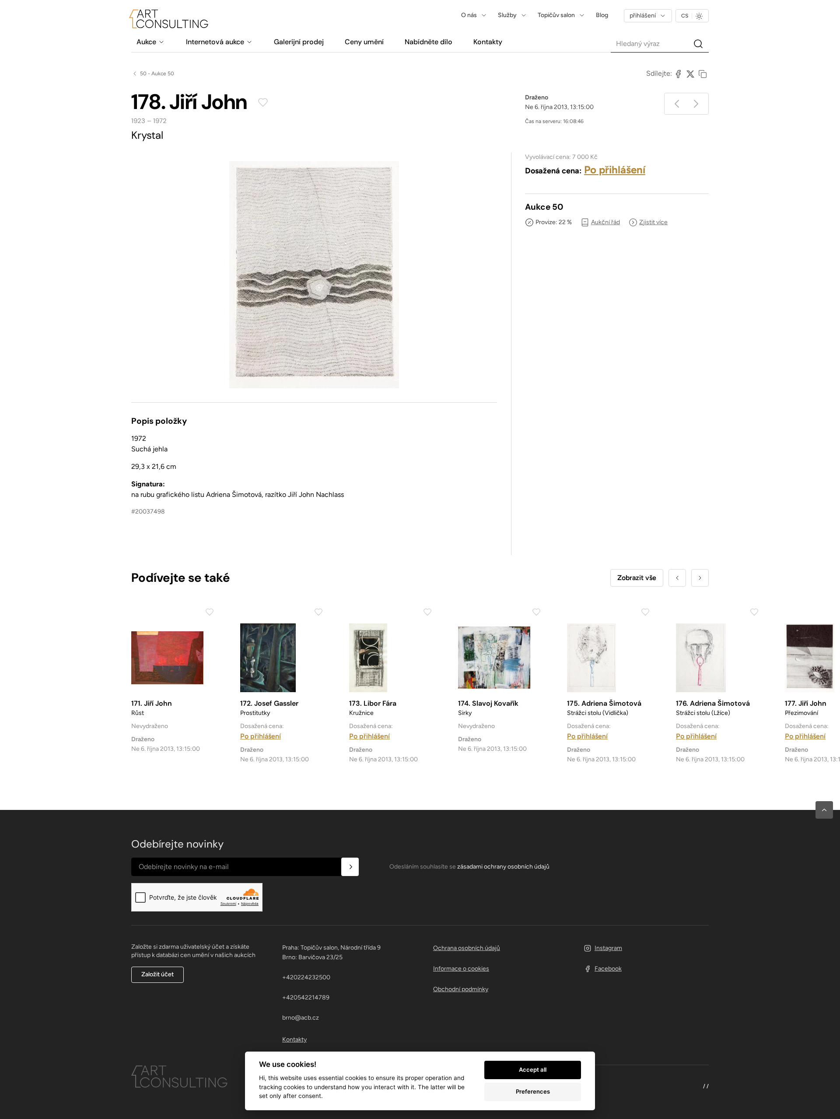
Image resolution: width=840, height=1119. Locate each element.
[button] (824, 810)
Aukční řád (605, 222)
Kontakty (294, 1039)
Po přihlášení (614, 169)
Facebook (608, 968)
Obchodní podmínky (460, 989)
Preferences (533, 1091)
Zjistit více (653, 222)
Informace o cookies (461, 968)
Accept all (532, 1069)
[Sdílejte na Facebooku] (678, 73)
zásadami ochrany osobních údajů (503, 866)
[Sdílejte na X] (690, 73)
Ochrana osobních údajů (466, 948)
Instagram (608, 948)
